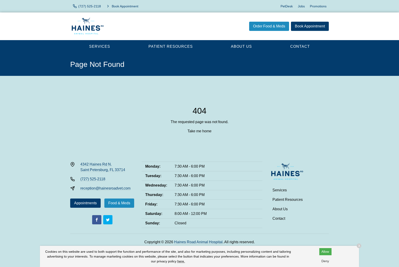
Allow (325, 251)
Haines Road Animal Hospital (198, 242)
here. (181, 261)
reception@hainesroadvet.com (105, 188)
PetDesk (287, 6)
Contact (300, 46)
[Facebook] (96, 219)
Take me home (199, 131)
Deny (325, 261)
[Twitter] (107, 219)
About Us (241, 46)
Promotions (318, 6)
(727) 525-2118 (92, 179)
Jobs (301, 6)
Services (99, 46)
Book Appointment (310, 26)
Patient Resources (170, 46)
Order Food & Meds (269, 26)
